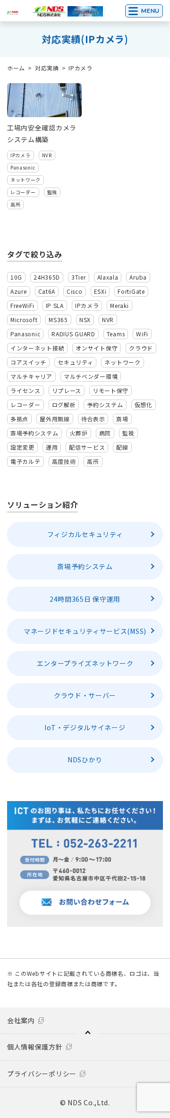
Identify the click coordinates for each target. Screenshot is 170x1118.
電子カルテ (25, 461)
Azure (18, 291)
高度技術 (64, 461)
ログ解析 (64, 405)
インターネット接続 (37, 348)
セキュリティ (75, 362)
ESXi (100, 291)
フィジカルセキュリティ (85, 534)
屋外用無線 (55, 419)
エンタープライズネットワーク (85, 663)
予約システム (105, 405)
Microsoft (23, 320)
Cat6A (47, 291)
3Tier (78, 277)
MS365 (58, 320)
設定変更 (22, 447)
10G (16, 277)
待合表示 (93, 419)
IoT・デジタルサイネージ (84, 727)
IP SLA (55, 305)
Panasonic (22, 167)
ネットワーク (25, 179)
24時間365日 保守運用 (85, 599)
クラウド (141, 348)
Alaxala (108, 277)
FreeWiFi (22, 305)
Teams (116, 334)
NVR (47, 155)
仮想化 (144, 405)
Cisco (75, 291)
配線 (122, 447)
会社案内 (21, 1020)
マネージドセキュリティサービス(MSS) (85, 631)
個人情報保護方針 (35, 1046)
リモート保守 (110, 390)
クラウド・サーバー (85, 695)
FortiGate (131, 291)
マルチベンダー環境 (91, 376)
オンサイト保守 (97, 348)
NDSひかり (85, 759)
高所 (15, 204)
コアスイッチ (28, 362)
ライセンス (25, 390)
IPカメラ (20, 155)
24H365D (47, 277)
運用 (52, 447)
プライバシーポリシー (41, 1073)
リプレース (67, 390)
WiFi (142, 334)
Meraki (119, 305)
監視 (52, 192)
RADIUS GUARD (73, 334)
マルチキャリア (31, 376)
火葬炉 (79, 433)
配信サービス (87, 447)
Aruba (138, 277)
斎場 (122, 419)
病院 (105, 433)
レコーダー (23, 192)
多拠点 (19, 419)
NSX (85, 320)
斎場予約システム (34, 433)
